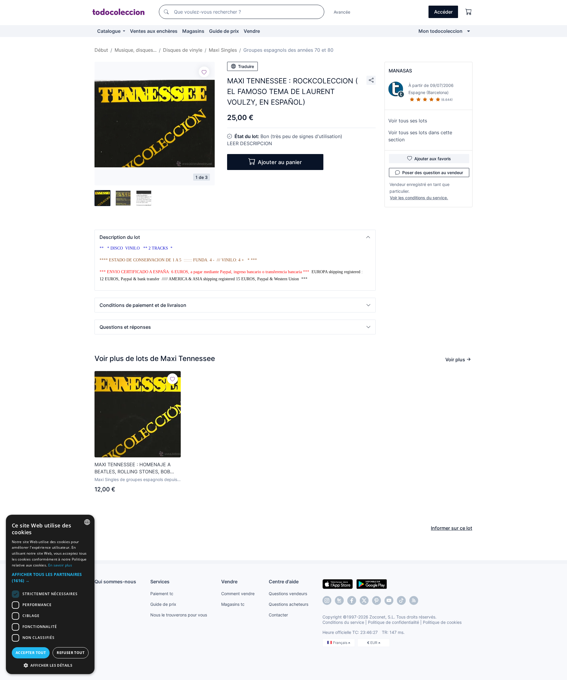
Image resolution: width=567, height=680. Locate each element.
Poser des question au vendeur (432, 172)
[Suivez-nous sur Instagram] (326, 600)
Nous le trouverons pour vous (178, 614)
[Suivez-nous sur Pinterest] (376, 600)
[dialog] (50, 594)
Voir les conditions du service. (419, 197)
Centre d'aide (284, 582)
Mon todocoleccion (440, 31)
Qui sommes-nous (115, 582)
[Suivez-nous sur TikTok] (401, 600)
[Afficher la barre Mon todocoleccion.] (468, 31)
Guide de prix (224, 31)
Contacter (278, 614)
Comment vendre (238, 593)
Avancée (342, 11)
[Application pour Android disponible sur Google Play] (371, 584)
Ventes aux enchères (153, 31)
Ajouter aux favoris (432, 158)
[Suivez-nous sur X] (364, 600)
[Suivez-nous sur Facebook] (351, 600)
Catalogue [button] (109, 31)
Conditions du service (343, 622)
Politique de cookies (442, 622)
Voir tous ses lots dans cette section (420, 136)
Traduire (246, 66)
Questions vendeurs (288, 593)
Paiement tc (161, 593)
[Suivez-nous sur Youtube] (388, 600)
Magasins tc (233, 604)
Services (160, 582)
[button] (235, 237)
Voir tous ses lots (407, 121)
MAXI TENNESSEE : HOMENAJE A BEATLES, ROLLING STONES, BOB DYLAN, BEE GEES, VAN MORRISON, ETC (135, 468)
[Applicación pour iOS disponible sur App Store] (337, 584)
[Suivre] (204, 72)
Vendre (252, 31)
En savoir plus (60, 565)
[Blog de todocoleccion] (413, 600)
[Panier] (468, 12)
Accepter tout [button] (31, 652)
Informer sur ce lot (451, 528)
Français (340, 642)
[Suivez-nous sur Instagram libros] (339, 600)
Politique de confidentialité (393, 622)
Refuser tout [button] (70, 652)
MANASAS (400, 71)
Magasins (193, 31)
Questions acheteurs (288, 604)
